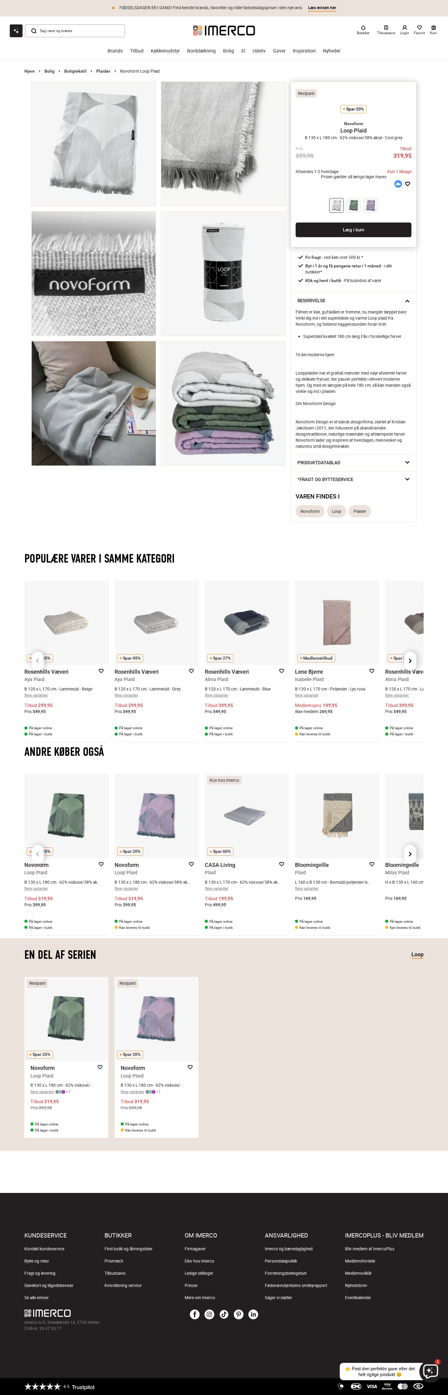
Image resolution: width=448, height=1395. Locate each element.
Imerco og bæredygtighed (289, 1249)
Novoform (310, 511)
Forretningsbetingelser (286, 1273)
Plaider (103, 71)
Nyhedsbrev (356, 1285)
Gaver (279, 51)
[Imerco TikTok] (224, 1315)
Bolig (228, 51)
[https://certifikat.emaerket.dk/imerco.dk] (418, 1386)
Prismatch (114, 1261)
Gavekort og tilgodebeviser (48, 1285)
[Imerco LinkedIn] (253, 1315)
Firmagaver (195, 1249)
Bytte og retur (36, 1261)
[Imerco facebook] (195, 1315)
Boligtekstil (75, 71)
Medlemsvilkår (358, 1273)
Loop (336, 511)
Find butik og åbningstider (129, 1249)
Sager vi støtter (278, 1297)
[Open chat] (16, 30)
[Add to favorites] (407, 184)
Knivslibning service (123, 1285)
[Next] (410, 661)
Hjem (29, 71)
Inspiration (304, 51)
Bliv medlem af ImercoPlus (369, 1249)
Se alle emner (36, 1297)
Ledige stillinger (199, 1273)
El (243, 51)
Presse (191, 1285)
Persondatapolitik (281, 1261)
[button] (353, 124)
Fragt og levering (39, 1273)
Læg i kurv (353, 230)
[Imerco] (224, 30)
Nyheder (331, 51)
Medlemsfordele (360, 1261)
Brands (115, 51)
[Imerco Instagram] (209, 1315)
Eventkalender (358, 1297)
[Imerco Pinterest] (239, 1315)
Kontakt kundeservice (44, 1249)
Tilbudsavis (115, 1273)
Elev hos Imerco (199, 1261)
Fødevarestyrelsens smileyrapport (296, 1285)
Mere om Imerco (200, 1297)
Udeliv (259, 51)
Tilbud (137, 51)
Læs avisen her (322, 7)
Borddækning (201, 51)
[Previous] (38, 661)
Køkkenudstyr (165, 51)
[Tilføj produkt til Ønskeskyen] (398, 184)
